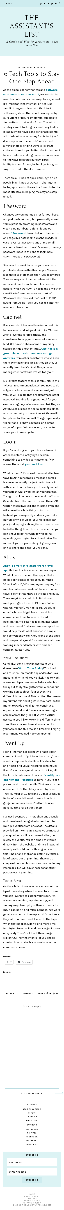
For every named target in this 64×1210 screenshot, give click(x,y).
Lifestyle (32, 1120)
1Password (18, 233)
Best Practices (32, 1109)
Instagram (32, 1129)
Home (32, 1194)
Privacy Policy (32, 1203)
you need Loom (35, 464)
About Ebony (32, 1196)
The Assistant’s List (32, 26)
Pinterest (32, 1140)
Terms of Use (32, 1201)
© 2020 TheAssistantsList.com (32, 1205)
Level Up (32, 1117)
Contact (32, 1198)
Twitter (32, 1133)
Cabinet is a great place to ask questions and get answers (30, 353)
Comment (27, 993)
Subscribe (32, 1144)
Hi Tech (41, 67)
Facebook (32, 1137)
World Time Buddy (30, 668)
